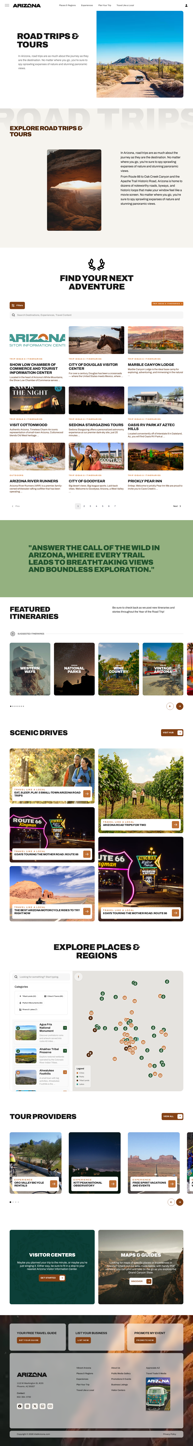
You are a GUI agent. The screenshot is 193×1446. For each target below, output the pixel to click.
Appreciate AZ (153, 1368)
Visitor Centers (118, 1390)
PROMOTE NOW (145, 1340)
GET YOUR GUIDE (29, 1340)
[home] (27, 5)
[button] (67, 5)
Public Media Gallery (121, 1373)
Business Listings (119, 1384)
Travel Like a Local (125, 5)
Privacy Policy (169, 1434)
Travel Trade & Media (156, 1373)
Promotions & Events (121, 1379)
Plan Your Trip (104, 5)
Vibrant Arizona (83, 1368)
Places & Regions (67, 5)
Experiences (87, 5)
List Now (83, 1340)
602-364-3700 (24, 1397)
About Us (115, 1368)
